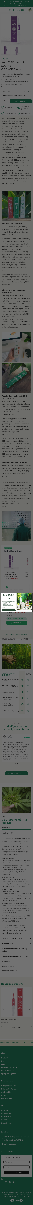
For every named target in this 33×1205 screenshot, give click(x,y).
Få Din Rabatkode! (9, 610)
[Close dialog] (31, 593)
